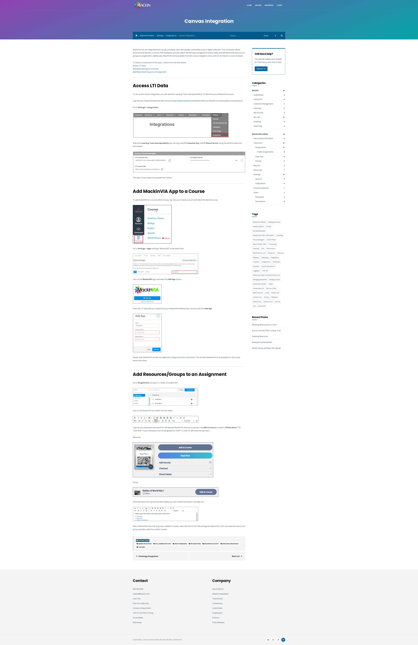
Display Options (258, 226)
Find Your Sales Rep (141, 603)
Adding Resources (145, 544)
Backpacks (259, 197)
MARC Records (258, 293)
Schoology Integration (148, 556)
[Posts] (256, 35)
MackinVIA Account (211, 544)
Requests (280, 253)
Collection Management (263, 104)
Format (277, 302)
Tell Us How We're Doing (143, 613)
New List (236, 556)
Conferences (217, 603)
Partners (215, 617)
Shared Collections (261, 188)
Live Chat (136, 598)
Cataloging (264, 257)
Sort (254, 306)
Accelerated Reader (259, 284)
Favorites (256, 266)
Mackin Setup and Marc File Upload (266, 348)
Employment (217, 613)
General (258, 179)
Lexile (267, 293)
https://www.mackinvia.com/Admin (186, 101)
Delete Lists (275, 293)
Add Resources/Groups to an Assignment (149, 72)
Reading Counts (274, 279)
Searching (258, 126)
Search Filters (271, 240)
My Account (258, 112)
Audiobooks (258, 95)
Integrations (171, 35)
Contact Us (261, 69)
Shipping (256, 257)
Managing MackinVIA (260, 279)
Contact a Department (142, 608)
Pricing (266, 297)
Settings (160, 35)
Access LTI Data (139, 65)
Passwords (262, 306)
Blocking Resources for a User (264, 324)
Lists (262, 248)
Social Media (138, 617)
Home (249, 5)
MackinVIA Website (259, 222)
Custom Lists (257, 297)
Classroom (258, 99)
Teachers (141, 547)
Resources (258, 170)
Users (256, 192)
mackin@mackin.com (141, 594)
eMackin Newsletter (220, 594)
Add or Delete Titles (260, 244)
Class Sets (259, 156)
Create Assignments (265, 152)
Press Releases (218, 622)
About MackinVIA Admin (263, 138)
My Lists (257, 117)
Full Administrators (163, 544)
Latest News (217, 608)
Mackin (258, 5)
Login (279, 5)
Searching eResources (230, 544)
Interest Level (268, 302)
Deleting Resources (260, 336)
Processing (272, 244)
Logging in (256, 271)
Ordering (257, 121)
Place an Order (271, 288)
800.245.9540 (138, 589)
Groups (258, 161)
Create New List (258, 288)
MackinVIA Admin (147, 35)
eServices (257, 108)
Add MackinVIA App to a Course (145, 69)
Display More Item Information (263, 235)
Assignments (260, 147)
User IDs (265, 271)
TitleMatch (274, 297)
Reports (257, 165)
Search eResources (268, 266)
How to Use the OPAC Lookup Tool (266, 330)
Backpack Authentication (262, 342)
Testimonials (217, 598)
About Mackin (218, 589)
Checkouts (276, 262)
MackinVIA (269, 5)
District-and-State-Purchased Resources (266, 275)
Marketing (137, 622)
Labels (270, 284)
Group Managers (180, 544)
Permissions (260, 201)
